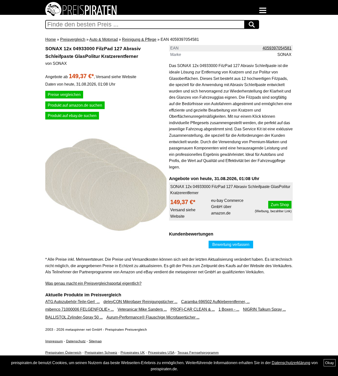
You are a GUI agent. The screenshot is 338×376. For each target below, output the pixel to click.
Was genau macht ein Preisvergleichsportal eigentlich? (93, 283)
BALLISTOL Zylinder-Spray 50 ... (74, 317)
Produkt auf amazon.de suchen (75, 105)
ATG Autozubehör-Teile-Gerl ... (72, 302)
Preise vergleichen (64, 95)
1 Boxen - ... (228, 309)
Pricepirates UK (133, 352)
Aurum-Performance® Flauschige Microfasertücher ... (152, 317)
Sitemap (95, 341)
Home (50, 39)
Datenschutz (76, 341)
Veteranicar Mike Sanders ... (142, 309)
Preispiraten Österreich (63, 352)
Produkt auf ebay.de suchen (72, 116)
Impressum (54, 341)
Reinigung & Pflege (139, 39)
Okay (329, 363)
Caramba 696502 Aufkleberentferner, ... (215, 302)
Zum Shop (280, 205)
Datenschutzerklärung (291, 363)
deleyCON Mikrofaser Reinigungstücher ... (140, 302)
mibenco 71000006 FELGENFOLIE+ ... (79, 309)
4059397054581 (277, 48)
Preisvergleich (72, 39)
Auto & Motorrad (103, 39)
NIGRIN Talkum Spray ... (264, 309)
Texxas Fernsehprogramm (198, 352)
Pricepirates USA (161, 352)
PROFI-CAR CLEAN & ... (192, 309)
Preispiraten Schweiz (101, 352)
